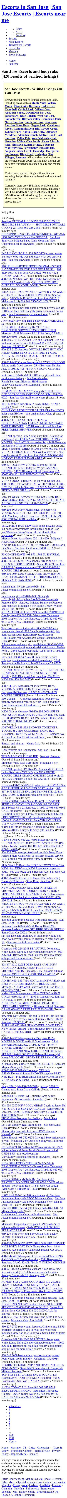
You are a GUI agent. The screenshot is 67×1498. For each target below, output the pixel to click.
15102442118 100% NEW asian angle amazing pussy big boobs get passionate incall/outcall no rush (31, 527)
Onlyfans (19, 1488)
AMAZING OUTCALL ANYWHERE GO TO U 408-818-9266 (33, 502)
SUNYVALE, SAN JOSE (16, 580)
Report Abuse (18, 1453)
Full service (32, 1488)
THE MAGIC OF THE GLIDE (19, 756)
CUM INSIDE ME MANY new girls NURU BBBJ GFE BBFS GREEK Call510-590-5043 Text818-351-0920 (32, 394)
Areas (19, 32)
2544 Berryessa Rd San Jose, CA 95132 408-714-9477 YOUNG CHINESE (31, 367)
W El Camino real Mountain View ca (22, 858)
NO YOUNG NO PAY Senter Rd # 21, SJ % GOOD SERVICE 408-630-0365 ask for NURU (31, 1306)
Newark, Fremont (50, 756)
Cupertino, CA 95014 (46, 1358)
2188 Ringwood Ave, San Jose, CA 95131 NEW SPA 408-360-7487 (30, 678)
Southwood (12, 154)
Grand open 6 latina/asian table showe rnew (26, 1214)
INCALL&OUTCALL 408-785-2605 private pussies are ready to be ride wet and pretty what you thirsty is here (31, 256)
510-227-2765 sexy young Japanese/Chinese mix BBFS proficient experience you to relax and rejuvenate (33, 1328)
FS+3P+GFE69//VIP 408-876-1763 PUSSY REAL (30, 554)
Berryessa (51, 122)
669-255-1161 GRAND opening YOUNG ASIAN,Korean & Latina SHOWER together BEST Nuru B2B (31, 1073)
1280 (11, 1435)
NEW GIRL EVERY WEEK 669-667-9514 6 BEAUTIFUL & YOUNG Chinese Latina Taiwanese (31, 1165)
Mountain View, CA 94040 (27, 1320)
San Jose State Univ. (17, 125)
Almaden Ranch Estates (26, 144)
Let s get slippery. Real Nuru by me (21, 1124)
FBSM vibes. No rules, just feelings (21, 1118)
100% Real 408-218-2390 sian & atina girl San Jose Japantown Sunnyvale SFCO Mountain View (30, 1197)
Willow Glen (42, 109)
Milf (15, 1491)
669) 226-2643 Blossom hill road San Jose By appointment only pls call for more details (32, 955)
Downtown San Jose (38, 112)
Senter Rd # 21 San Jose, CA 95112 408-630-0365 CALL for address (32, 1310)
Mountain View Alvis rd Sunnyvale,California (37, 1140)
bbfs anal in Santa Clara (39, 413)
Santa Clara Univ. (34, 131)
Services (20, 35)
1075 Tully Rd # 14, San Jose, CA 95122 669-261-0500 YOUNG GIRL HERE (32, 912)
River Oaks (21, 106)
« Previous (15, 1406)
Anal (25, 1485)
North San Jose (14, 122)
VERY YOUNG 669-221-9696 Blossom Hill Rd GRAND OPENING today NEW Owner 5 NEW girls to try (32, 843)
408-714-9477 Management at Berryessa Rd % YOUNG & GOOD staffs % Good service (27, 687)
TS (24, 1447)
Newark (6, 1134)
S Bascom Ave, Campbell (30, 1099)
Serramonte (31, 147)
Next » (12, 1441)
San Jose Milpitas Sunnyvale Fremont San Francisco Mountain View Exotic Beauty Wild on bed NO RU (31, 605)
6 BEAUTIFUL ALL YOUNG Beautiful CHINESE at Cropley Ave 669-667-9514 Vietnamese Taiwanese (32, 614)
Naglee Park (38, 125)
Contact (33, 1453)
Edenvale (48, 144)
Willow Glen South (28, 141)
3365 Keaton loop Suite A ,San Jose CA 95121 (37, 650)
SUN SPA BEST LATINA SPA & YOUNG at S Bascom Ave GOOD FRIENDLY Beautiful (29, 1376)
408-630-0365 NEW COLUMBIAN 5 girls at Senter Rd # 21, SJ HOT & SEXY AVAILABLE (33, 1107)
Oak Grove (48, 106)
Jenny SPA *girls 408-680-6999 (19, 1086)
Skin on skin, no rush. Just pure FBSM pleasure (28, 1131)
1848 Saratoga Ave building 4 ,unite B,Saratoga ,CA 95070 (31, 1248)
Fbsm (4, 1494)
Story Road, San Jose (38, 881)
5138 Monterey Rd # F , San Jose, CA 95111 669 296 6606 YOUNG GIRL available (31, 518)
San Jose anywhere (20, 259)
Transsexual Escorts (20, 44)
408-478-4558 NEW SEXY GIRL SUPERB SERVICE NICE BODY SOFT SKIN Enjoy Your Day (33, 1245)
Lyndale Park (13, 131)
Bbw (39, 1482)
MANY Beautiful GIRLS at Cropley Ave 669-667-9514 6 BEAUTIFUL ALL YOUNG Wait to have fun (33, 450)
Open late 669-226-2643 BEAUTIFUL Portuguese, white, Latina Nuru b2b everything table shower (30, 950)
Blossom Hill (46, 147)
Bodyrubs (14, 48)
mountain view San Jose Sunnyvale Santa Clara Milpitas (33, 1332)
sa (2, 323)
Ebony (16, 1485)
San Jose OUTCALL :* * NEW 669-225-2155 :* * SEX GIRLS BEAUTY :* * (30, 223)
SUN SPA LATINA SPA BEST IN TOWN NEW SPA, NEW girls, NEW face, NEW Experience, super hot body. (33, 868)
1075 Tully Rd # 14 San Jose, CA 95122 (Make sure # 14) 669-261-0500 (29, 1187)
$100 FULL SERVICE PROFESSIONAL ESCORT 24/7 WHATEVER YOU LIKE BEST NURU (31, 268)
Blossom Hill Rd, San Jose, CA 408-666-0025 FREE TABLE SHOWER (33, 1008)
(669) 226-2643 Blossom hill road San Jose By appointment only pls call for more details (32, 1345)
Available (45, 1485)
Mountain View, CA (24, 1236)
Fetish (4, 1478)
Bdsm (4, 1482)
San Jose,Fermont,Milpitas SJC (23, 588)
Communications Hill (26, 128)
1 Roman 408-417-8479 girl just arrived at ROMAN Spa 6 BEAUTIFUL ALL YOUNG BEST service (33, 787)
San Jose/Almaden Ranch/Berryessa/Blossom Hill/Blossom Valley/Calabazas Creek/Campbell (24, 381)
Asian (62, 1482)
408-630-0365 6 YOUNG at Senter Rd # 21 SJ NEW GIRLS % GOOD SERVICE (31, 562)
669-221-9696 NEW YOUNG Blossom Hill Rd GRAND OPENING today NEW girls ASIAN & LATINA (29, 468)
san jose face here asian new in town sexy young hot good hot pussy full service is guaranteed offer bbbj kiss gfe (32, 939)
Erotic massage (45, 1491)
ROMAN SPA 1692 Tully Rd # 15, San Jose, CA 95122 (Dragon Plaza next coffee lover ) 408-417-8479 (32, 1291)
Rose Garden (28, 115)
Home (4, 1447)
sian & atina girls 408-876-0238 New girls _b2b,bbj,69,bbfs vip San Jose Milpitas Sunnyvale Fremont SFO (29, 599)
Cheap (31, 1482)
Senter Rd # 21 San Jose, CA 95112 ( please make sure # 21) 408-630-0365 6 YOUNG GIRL (33, 567)
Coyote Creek (49, 128)
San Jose (6, 557)
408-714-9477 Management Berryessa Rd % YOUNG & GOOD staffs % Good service (32, 1258)
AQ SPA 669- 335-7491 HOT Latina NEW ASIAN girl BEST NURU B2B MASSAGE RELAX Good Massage (33, 983)
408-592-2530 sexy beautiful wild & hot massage (29, 919)
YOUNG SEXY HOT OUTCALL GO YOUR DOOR (29, 284)
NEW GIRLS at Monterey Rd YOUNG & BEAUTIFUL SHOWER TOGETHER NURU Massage (28, 330)
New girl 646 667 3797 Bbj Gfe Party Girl (25, 544)
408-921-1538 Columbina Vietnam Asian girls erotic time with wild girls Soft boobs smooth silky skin (31, 1270)
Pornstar (56, 1485)
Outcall (39, 1478)
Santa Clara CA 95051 (14, 932)
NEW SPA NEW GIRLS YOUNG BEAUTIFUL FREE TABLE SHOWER (29, 1004)
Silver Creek (24, 151)
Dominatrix (28, 1494)
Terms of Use (42, 1450)
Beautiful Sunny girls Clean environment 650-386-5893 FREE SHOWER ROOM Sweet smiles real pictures (32, 815)
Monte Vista (38, 102)
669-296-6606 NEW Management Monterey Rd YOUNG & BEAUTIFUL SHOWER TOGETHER (31, 511)
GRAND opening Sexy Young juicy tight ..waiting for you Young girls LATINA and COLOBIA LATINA (32, 437)
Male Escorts (16, 41)
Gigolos (6, 1485)
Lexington (41, 154)
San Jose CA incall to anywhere (27, 397)
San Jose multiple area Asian (23, 942)
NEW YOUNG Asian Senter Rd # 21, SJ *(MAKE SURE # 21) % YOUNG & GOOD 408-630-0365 (30, 803)
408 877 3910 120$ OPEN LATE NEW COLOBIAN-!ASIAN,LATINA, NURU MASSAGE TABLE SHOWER (32, 423)
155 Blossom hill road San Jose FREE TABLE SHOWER (31, 428)
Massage (13, 51)
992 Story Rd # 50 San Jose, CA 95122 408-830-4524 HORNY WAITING (31, 272)
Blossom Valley (31, 118)
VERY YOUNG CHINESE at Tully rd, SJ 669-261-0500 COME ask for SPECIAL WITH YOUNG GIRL (32, 482)
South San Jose (34, 122)
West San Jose (45, 115)
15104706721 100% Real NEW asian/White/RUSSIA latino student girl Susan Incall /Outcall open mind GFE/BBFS (32, 1150)
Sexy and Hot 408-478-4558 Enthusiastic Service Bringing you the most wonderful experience (29, 658)
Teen (12, 1482)
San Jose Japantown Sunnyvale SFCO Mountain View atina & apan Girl (33, 1201)
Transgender (47, 1488)
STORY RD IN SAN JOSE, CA (44, 1057)
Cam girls (6, 1488)
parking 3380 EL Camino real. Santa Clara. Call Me (30, 1088)
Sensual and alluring (12, 743)
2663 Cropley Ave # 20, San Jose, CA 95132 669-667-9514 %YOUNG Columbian (32, 620)
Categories (43, 1447)
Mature (29, 1478)
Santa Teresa (13, 118)
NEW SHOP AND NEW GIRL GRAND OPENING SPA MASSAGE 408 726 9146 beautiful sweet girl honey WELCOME (32, 1054)
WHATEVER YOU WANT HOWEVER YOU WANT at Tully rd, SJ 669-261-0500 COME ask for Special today (33, 295)
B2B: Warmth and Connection (18, 749)
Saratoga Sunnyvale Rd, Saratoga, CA (23, 1275)
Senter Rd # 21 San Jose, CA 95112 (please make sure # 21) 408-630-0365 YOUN (32, 1112)
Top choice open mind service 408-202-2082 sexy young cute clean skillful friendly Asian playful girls (30, 630)
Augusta (10, 151)
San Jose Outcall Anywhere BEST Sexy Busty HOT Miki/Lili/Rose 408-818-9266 (31, 498)
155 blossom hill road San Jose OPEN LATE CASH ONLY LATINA (32, 972)
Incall (48, 1478)
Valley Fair (23, 138)
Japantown (11, 115)
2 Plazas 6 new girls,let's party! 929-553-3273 (27, 1063)
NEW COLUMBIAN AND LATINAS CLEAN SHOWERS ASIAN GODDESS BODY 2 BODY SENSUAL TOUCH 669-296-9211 (30, 891)
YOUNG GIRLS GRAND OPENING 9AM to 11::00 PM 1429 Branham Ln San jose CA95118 (32, 777)
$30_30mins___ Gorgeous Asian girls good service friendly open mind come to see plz (30, 700)
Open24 (21, 1482)
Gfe (11, 1494)
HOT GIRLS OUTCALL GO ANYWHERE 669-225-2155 (33, 226)
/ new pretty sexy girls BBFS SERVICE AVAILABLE (32, 320)
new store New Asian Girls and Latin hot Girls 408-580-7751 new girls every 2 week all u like (33, 1017)
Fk (56, 1491)
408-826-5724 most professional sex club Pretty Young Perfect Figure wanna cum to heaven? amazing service (32, 854)
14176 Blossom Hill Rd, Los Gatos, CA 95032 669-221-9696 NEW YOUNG (30, 473)
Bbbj (18, 1494)
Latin (46, 1482)
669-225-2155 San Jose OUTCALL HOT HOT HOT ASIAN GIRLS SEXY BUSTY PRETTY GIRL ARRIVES (32, 352)
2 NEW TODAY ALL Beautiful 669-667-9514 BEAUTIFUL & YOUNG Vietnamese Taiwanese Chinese (29, 1390)
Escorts (13, 38)
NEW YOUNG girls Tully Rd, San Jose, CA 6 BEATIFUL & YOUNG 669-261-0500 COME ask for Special (32, 1182)
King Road (26, 154)
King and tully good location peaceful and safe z (30, 703)
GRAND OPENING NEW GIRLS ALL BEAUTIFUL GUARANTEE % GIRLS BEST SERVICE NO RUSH (33, 673)
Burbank (34, 106)
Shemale (6, 1491)
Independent (17, 1478)
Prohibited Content (21, 1450)
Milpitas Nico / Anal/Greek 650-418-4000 (25, 538)
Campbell (11, 109)
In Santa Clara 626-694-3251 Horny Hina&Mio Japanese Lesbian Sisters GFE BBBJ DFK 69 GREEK (32, 928)
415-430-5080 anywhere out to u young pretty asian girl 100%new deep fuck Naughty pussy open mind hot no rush (32, 311)
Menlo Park (34, 743)
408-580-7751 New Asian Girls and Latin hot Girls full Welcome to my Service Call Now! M (32, 341)
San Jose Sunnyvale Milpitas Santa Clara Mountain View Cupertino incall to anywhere (30, 240)
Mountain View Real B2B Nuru (19, 762)
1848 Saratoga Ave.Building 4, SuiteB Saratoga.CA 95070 (31, 662)
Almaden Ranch (28, 135)
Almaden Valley (14, 112)
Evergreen (52, 151)
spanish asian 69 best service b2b (20, 586)
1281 (11, 1438)
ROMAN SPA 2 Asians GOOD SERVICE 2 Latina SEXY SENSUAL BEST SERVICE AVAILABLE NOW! (30, 1285)
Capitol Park (26, 109)
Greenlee (10, 141)
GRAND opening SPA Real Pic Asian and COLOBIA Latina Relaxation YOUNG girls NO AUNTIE (32, 771)
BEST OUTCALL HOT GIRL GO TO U (40, 355)
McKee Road (47, 135)
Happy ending (27, 1491)
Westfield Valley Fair (44, 138)
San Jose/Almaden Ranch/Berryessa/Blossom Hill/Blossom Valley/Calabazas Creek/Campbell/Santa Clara (31, 637)
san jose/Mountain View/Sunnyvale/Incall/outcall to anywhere (26, 1155)
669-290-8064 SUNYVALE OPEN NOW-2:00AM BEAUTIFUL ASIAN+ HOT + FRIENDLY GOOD (31, 575)
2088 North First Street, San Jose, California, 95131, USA (33, 546)
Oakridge (38, 151)
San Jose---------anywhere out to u (28, 314)
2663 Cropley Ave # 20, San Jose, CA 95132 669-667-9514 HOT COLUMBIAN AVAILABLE (32, 455)
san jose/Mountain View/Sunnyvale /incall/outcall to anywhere (30, 532)
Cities (19, 28)
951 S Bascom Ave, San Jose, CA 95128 (30, 1379)
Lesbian (33, 1485)
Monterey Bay (13, 147)
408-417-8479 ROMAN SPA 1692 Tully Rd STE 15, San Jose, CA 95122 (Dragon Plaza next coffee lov (31, 791)
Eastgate (21, 157)
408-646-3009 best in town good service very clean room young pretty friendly (30, 1357)
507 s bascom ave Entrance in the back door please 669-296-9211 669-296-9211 (32, 897)
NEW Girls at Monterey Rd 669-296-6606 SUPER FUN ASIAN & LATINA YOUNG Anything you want (32, 713)
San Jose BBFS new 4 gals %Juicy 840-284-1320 (29, 1208)
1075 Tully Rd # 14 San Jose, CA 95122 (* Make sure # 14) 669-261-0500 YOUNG (30, 300)
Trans (54, 1482)
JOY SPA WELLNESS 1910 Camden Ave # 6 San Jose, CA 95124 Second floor (32, 735)
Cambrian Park (51, 118)
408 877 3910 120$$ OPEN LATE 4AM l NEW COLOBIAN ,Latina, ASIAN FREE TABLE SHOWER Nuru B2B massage (29, 967)
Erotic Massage (17, 54)
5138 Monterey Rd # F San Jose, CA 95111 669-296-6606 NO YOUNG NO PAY (32, 719)
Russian (57, 1478)
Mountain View (49, 762)
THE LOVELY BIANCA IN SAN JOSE (25, 403)
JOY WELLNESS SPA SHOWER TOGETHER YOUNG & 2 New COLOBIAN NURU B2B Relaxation (29, 730)
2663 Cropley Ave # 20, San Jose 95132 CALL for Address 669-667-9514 (29, 1395)
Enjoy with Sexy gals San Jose (37, 829)
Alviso (45, 141)
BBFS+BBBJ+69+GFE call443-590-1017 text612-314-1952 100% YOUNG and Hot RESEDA (33, 236)
